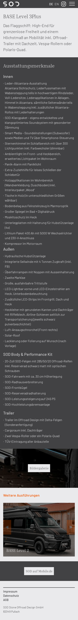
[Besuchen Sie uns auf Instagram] (63, 4)
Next (70, 527)
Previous (7, 527)
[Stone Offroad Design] (11, 4)
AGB (6, 600)
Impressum (10, 591)
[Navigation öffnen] (71, 4)
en (57, 4)
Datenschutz (11, 595)
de (51, 4)
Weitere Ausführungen (21, 495)
